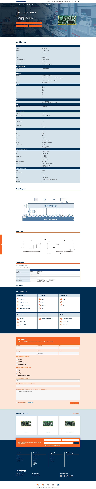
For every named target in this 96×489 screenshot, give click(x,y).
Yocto (19, 372)
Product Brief (22, 25)
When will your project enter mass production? (25, 383)
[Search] (72, 1)
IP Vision (34, 460)
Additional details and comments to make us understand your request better (31, 389)
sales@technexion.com (36, 475)
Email (60, 345)
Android (19, 373)
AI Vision (34, 462)
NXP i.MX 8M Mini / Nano (22, 364)
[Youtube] (61, 476)
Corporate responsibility (20, 459)
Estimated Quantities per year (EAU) (23, 378)
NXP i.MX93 (20, 359)
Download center (52, 459)
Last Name (39, 345)
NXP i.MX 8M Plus (21, 362)
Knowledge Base (52, 461)
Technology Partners (20, 460)
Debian (19, 370)
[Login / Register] (75, 1)
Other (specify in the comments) (24, 375)
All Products (76, 413)
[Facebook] (69, 476)
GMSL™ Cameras (35, 459)
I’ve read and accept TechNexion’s (52, 445)
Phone (60, 351)
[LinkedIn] (64, 476)
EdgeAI (34, 461)
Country (38, 351)
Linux (19, 369)
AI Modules (35, 463)
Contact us (18, 461)
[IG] (72, 476)
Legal (48, 487)
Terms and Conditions (40, 487)
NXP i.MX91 (20, 361)
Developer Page (35, 25)
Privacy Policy (57, 445)
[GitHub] (67, 476)
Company (18, 351)
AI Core (34, 464)
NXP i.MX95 (20, 358)
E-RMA (51, 460)
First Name (18, 345)
